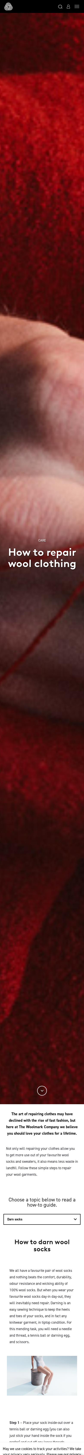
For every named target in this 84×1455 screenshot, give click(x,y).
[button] (60, 6)
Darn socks (14, 1219)
